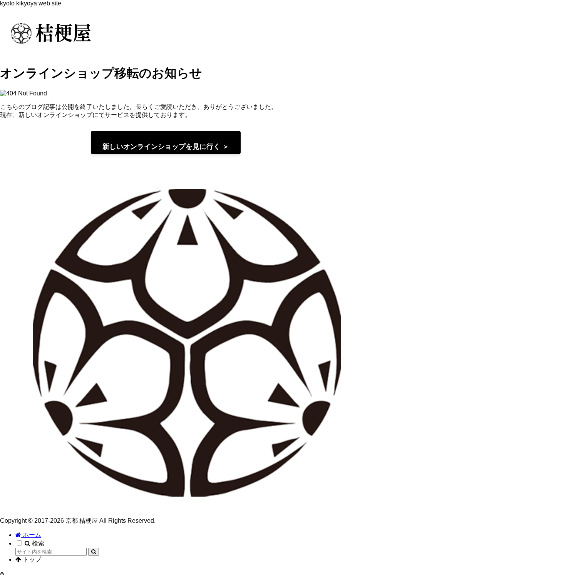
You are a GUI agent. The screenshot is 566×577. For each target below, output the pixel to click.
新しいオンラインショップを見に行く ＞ (165, 146)
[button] (93, 552)
